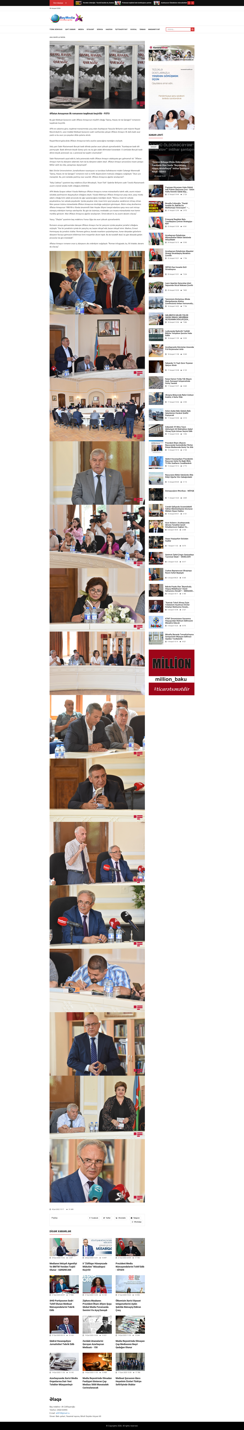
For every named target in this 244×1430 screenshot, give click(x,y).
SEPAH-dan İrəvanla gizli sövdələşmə (176, 268)
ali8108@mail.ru (63, 1413)
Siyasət (90, 29)
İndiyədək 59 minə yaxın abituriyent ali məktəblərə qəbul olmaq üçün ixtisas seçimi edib (179, 429)
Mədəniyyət (154, 29)
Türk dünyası (56, 29)
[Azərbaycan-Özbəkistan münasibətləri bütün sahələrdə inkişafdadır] (79, 3)
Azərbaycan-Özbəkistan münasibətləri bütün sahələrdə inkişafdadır (178, 237)
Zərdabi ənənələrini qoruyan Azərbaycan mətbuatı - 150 (93, 1344)
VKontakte (122, 1218)
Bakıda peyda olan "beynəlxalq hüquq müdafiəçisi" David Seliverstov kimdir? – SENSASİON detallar (179, 589)
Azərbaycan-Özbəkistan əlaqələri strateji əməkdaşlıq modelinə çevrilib (179, 253)
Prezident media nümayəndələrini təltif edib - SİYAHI (130, 1266)
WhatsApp (137, 1222)
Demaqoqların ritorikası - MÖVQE (179, 491)
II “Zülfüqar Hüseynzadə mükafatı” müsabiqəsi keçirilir (95, 1266)
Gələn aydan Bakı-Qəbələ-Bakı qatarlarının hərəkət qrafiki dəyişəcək (178, 413)
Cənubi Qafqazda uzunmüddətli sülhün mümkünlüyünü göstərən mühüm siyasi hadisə (179, 509)
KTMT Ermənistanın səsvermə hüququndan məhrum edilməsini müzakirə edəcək (179, 621)
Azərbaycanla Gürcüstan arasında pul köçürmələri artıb (179, 348)
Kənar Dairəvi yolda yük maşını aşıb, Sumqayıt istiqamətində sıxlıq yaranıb (178, 381)
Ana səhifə (54, 37)
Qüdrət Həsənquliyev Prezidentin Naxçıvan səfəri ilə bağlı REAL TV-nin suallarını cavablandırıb (179, 461)
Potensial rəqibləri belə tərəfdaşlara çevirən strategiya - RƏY (179, 221)
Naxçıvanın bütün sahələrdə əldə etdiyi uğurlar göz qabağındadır (179, 476)
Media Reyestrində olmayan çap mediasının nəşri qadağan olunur (130, 1344)
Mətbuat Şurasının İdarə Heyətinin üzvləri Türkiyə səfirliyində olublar (128, 1381)
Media (81, 29)
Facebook (94, 1218)
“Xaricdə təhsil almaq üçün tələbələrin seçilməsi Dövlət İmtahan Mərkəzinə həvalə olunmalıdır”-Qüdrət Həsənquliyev (179, 605)
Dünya (100, 29)
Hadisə (109, 29)
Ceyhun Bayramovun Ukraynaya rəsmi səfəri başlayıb (178, 572)
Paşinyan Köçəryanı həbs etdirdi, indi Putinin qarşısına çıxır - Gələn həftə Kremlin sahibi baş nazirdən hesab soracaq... (179, 189)
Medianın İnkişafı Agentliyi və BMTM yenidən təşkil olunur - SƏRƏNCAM (63, 1266)
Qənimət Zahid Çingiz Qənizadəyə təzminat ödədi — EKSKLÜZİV (179, 556)
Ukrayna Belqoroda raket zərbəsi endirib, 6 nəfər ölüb (179, 396)
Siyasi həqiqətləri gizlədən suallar (176, 540)
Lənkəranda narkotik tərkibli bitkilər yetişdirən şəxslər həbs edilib (178, 333)
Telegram (136, 1218)
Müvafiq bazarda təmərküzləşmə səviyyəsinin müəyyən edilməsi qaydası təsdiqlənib (179, 636)
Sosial (133, 29)
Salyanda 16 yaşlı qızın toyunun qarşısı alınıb (179, 364)
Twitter (107, 1218)
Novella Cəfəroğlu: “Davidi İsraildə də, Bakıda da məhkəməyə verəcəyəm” (176, 205)
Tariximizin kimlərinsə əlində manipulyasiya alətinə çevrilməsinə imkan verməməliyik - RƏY (179, 301)
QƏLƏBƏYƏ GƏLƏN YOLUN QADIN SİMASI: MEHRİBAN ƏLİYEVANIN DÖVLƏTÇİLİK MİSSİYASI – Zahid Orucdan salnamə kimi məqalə (177, 317)
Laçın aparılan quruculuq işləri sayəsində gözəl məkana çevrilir (179, 284)
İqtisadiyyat (121, 29)
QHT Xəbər (70, 29)
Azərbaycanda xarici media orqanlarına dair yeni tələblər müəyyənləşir (64, 1381)
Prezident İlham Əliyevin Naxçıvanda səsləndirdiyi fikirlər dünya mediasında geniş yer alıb (179, 445)
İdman (143, 29)
